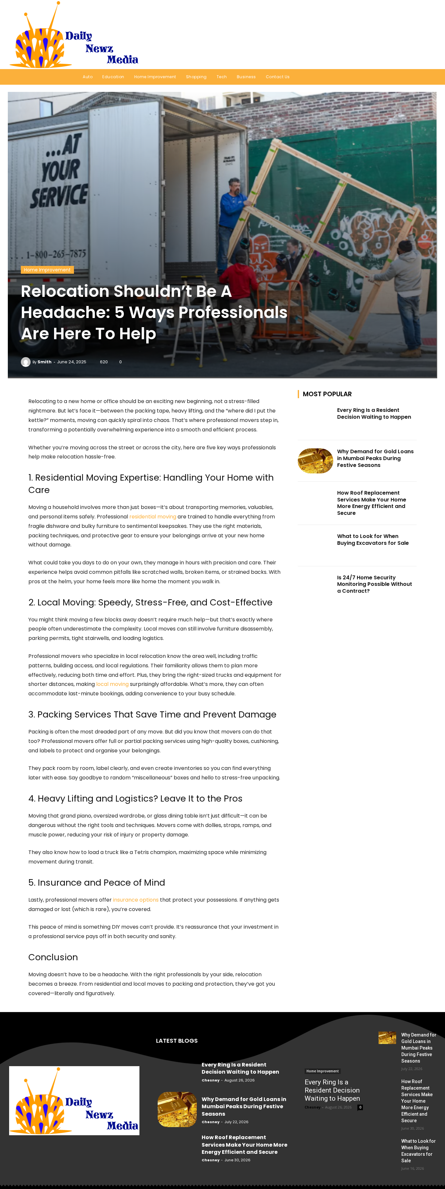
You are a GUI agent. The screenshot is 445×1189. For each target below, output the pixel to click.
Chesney (211, 1080)
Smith (44, 362)
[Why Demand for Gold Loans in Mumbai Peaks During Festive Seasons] (316, 460)
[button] (423, 34)
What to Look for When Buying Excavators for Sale (373, 539)
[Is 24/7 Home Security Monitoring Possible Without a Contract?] (316, 587)
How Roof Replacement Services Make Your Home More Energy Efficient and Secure (371, 503)
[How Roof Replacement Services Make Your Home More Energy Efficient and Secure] (316, 502)
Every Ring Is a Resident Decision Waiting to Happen (374, 413)
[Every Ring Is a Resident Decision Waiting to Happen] (316, 419)
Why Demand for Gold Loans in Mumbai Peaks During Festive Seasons (375, 458)
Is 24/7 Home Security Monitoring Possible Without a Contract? (374, 584)
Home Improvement (47, 270)
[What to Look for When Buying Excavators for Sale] (316, 545)
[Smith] (27, 362)
